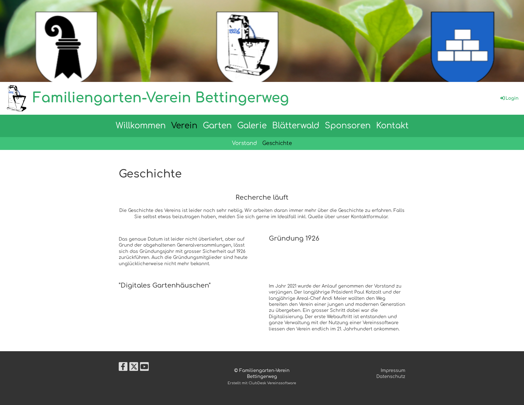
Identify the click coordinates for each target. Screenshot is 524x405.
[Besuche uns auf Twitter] (133, 368)
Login (512, 98)
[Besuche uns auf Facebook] (123, 368)
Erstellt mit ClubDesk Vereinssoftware (262, 383)
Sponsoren (348, 125)
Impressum (393, 370)
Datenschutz (390, 376)
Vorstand (244, 143)
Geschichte (277, 143)
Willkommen (141, 125)
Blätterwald (295, 125)
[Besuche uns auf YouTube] (144, 368)
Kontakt (392, 125)
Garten (217, 125)
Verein (184, 125)
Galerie (252, 125)
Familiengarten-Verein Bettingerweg (161, 98)
